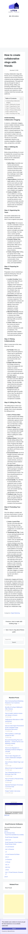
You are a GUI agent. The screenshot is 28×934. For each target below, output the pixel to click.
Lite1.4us (7, 867)
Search (14, 642)
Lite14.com (8, 839)
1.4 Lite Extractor (9, 846)
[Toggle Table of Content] (20, 98)
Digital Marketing (15, 613)
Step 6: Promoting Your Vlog (13, 113)
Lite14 (6, 876)
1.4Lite (7, 869)
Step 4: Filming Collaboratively (13, 109)
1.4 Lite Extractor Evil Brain (12, 854)
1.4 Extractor (8, 859)
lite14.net (6, 815)
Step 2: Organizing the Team (13, 106)
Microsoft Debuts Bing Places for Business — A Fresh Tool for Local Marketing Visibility (14, 741)
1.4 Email (7, 862)
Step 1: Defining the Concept (13, 104)
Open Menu (15, 16)
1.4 (6, 851)
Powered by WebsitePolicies (8, 931)
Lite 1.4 (7, 864)
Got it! (14, 928)
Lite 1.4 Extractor (9, 849)
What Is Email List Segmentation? (14, 768)
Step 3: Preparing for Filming (13, 108)
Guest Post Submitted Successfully (14, 834)
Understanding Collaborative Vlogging (13, 101)
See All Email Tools (9, 833)
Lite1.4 (6, 831)
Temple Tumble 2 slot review (12, 791)
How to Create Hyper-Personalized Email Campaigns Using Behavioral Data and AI (14, 727)
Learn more (5, 925)
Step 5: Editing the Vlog (11, 111)
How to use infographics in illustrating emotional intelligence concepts (14, 749)
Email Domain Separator (11, 837)
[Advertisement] (14, 32)
